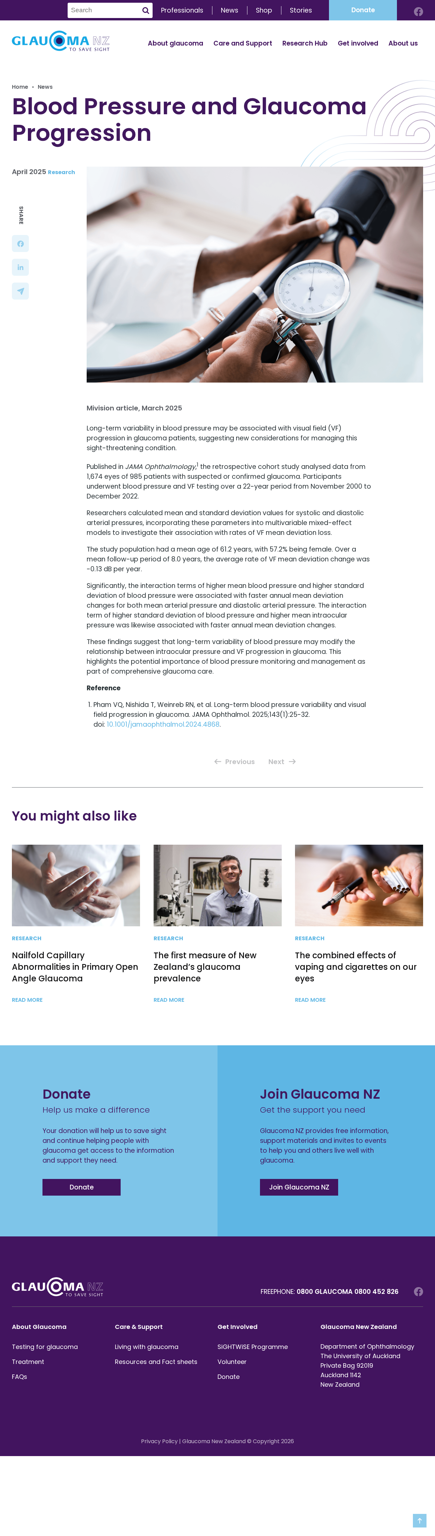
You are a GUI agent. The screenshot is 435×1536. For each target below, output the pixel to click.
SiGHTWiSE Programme (253, 1347)
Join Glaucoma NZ (299, 1187)
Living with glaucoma (146, 1347)
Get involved (358, 43)
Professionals (182, 10)
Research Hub (305, 43)
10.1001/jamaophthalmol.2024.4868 (163, 724)
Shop (264, 10)
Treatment (28, 1361)
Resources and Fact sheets (156, 1361)
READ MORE (28, 1000)
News (229, 10)
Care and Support (242, 43)
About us (403, 43)
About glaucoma (175, 43)
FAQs (19, 1376)
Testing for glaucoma (45, 1347)
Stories (301, 10)
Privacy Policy (159, 1441)
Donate (363, 10)
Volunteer (232, 1361)
